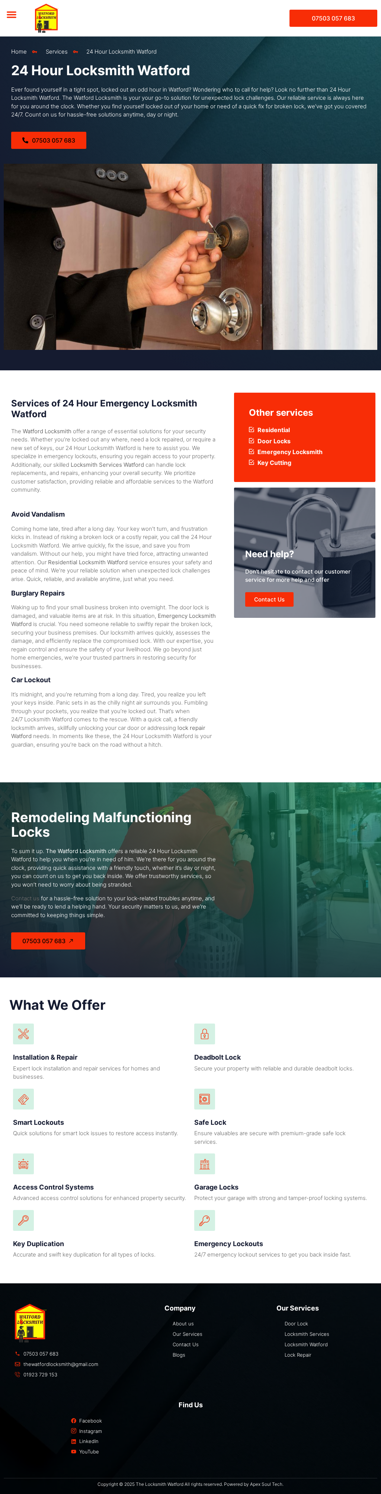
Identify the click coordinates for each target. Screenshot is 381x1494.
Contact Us (269, 599)
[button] (11, 14)
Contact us (25, 898)
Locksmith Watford (48, 719)
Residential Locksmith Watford (88, 562)
